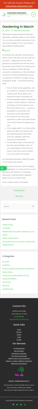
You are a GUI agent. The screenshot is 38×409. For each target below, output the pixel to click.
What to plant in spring (10, 238)
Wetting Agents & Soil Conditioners (19, 358)
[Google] (25, 404)
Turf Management (19, 348)
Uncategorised (7, 289)
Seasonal (5, 285)
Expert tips (6, 265)
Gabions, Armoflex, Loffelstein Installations (19, 361)
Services (19, 332)
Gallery (19, 334)
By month (5, 30)
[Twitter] (17, 404)
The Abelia (6, 228)
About (19, 329)
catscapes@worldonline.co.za (19, 319)
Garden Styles (7, 272)
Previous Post (19, 190)
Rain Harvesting (19, 351)
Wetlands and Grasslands (19, 363)
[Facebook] (13, 404)
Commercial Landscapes (19, 356)
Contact (19, 339)
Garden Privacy (7, 224)
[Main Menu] (33, 14)
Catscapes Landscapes (16, 13)
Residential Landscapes (19, 353)
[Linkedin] (21, 404)
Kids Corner (6, 282)
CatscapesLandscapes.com (19, 6)
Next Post (19, 196)
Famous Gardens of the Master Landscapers (18, 268)
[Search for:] (19, 206)
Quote (19, 337)
